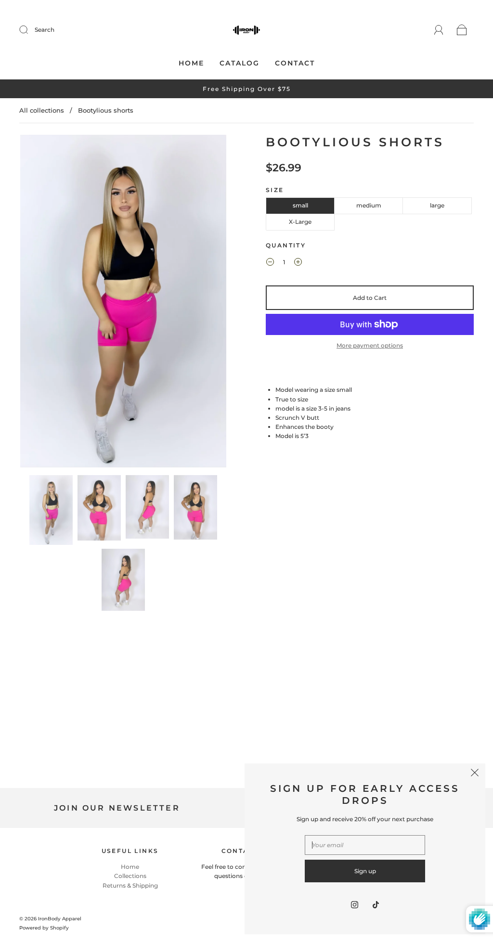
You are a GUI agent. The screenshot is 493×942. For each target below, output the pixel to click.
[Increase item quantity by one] (298, 263)
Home (191, 63)
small (300, 205)
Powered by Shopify (44, 928)
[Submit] (29, 29)
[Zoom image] (123, 303)
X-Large (300, 221)
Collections (130, 875)
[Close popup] (474, 774)
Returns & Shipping (130, 885)
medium (368, 205)
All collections (41, 110)
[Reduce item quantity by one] (270, 263)
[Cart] (462, 30)
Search (44, 29)
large (437, 205)
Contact (295, 63)
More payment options (370, 345)
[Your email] (365, 845)
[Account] (439, 29)
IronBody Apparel (59, 919)
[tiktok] (375, 904)
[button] (41, 303)
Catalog (239, 63)
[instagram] (354, 904)
